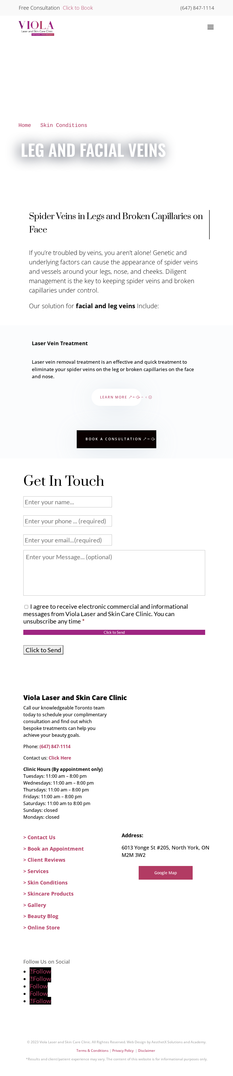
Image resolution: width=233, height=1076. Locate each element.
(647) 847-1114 (197, 8)
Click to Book (77, 7)
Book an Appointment (56, 848)
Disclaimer (147, 1050)
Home (24, 125)
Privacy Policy (123, 1050)
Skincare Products (51, 893)
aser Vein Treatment (61, 343)
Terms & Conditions (92, 1050)
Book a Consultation (114, 439)
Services (38, 871)
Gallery (37, 905)
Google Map (165, 872)
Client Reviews (46, 859)
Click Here (60, 758)
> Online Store (41, 927)
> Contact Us (39, 837)
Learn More (113, 397)
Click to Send (114, 632)
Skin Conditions (63, 125)
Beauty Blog (43, 916)
